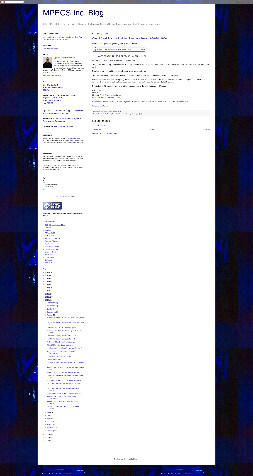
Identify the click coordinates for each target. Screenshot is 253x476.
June (49, 415)
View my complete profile (52, 75)
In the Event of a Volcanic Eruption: (59, 356)
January (50, 431)
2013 (47, 291)
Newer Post (97, 130)
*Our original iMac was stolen (103, 102)
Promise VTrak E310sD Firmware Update (61, 328)
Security (134, 114)
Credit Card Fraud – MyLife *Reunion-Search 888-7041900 (129, 38)
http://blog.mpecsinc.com (66, 37)
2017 (47, 279)
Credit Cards (102, 114)
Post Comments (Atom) (110, 134)
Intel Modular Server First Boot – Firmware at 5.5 (64, 393)
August (49, 315)
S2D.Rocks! (48, 90)
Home (151, 130)
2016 (47, 282)
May (48, 418)
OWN (186, 102)
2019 (47, 272)
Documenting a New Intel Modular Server (61, 336)
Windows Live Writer (100, 106)
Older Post (206, 130)
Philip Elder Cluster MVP (65, 58)
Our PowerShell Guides (66, 95)
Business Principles (52, 241)
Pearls (47, 244)
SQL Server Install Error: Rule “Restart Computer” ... (65, 380)
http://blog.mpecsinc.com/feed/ (58, 39)
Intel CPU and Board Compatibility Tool (61, 339)
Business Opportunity (52, 238)
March (49, 425)
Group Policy (49, 257)
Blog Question (70, 138)
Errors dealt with (50, 252)
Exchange (48, 260)
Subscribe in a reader (50, 49)
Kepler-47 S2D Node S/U (53, 98)
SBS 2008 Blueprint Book (110, 98)
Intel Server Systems (52, 246)
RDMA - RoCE (50, 233)
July (48, 412)
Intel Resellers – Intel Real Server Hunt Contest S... (65, 348)
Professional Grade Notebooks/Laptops (61, 342)
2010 (47, 300)
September (51, 312)
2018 (47, 275)
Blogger (136, 459)
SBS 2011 (48, 263)
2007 (47, 441)
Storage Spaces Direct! (53, 87)
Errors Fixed (49, 255)
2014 (47, 288)
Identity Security (112, 114)
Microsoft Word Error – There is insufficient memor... (65, 372)
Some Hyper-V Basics (54, 359)
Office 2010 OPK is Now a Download (60, 345)
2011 (47, 297)
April (49, 421)
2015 (47, 285)
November (51, 306)
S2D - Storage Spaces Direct (55, 225)
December (51, 303)
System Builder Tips (52, 249)
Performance (49, 236)
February (50, 428)
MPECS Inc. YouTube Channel (64, 196)
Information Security (124, 114)
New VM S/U (48, 103)
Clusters (48, 228)
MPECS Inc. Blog (73, 12)
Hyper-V (48, 230)
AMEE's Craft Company (64, 126)
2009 (47, 435)
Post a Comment (101, 125)
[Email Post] (140, 114)
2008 (47, 438)
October (50, 309)
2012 (47, 294)
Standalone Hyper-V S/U (53, 100)
